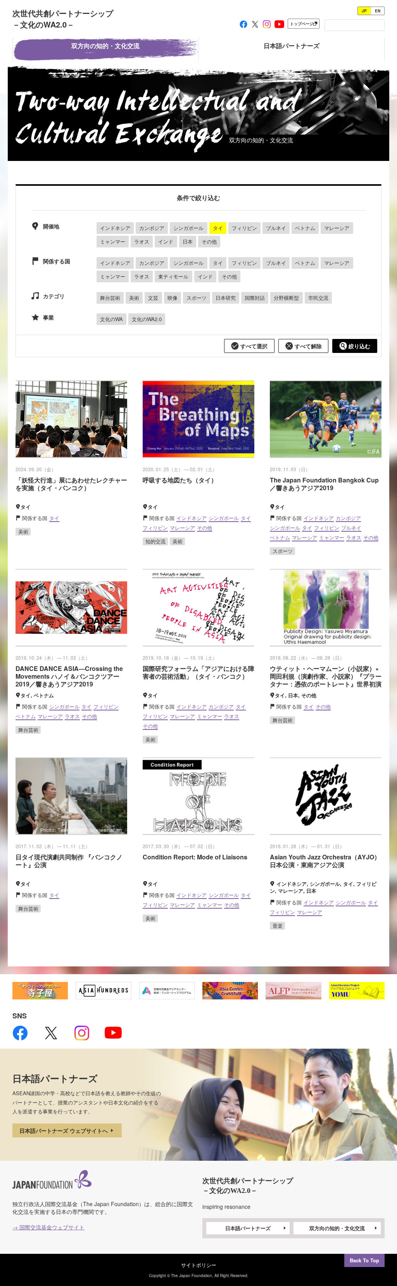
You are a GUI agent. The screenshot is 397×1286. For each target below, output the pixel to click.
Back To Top (364, 1260)
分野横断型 (286, 297)
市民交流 (318, 297)
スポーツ (196, 297)
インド (165, 241)
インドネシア (115, 228)
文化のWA (111, 319)
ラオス (141, 241)
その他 (209, 241)
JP (364, 11)
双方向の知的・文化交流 (337, 1228)
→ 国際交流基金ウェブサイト (48, 1227)
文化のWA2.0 (147, 319)
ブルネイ (276, 228)
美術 (134, 297)
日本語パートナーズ (248, 1228)
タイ (218, 228)
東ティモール (173, 276)
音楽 (278, 925)
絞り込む (358, 346)
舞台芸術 (110, 297)
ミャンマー (112, 241)
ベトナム (305, 228)
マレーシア (336, 228)
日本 (188, 241)
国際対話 (255, 297)
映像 (172, 297)
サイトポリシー (198, 1265)
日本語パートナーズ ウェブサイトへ (64, 1130)
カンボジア (151, 228)
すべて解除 (307, 346)
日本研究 (226, 297)
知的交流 (155, 541)
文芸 (153, 297)
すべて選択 (253, 346)
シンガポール (188, 228)
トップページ (301, 23)
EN (377, 11)
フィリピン (244, 228)
